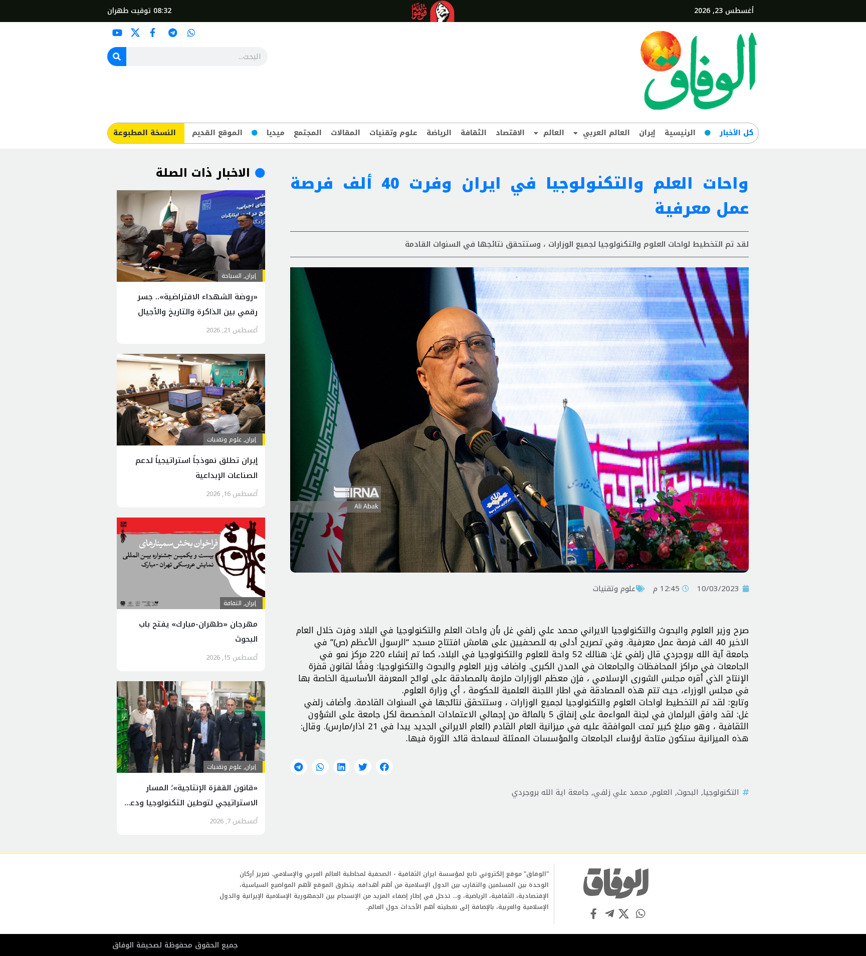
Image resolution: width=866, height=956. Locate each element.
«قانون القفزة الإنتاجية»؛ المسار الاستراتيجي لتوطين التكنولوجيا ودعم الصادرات (191, 803)
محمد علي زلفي (620, 792)
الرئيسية (680, 133)
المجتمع (308, 133)
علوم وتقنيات (393, 133)
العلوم (662, 792)
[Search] (116, 56)
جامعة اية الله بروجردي (550, 792)
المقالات (345, 133)
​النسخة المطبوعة (144, 133)
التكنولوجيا (721, 792)
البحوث (688, 792)
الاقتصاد (510, 133)
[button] (384, 767)
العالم (553, 133)
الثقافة (474, 133)
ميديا (276, 133)
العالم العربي (606, 133)
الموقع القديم (217, 133)
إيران (647, 133)
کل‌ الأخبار (736, 133)
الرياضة (439, 133)
